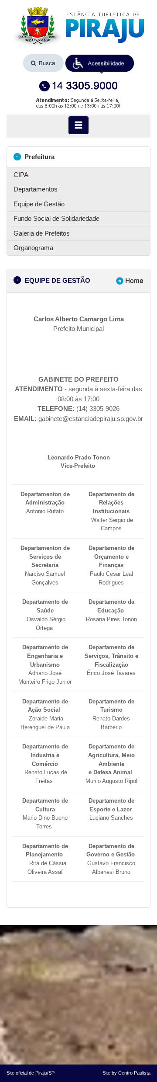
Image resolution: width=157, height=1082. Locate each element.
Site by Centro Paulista (126, 1072)
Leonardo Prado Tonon (79, 457)
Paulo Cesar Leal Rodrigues (111, 565)
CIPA (21, 174)
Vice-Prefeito (79, 466)
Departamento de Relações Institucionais (111, 503)
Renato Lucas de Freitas (45, 763)
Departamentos (36, 189)
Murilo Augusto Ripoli (112, 781)
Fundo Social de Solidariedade (56, 218)
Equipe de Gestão (39, 204)
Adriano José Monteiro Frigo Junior (45, 664)
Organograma (33, 247)
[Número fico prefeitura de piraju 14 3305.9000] (78, 86)
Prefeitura (39, 156)
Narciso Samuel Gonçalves (45, 565)
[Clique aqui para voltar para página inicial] (78, 27)
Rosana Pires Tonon (110, 610)
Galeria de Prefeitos (42, 233)
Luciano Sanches (111, 809)
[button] (99, 63)
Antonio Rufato (45, 503)
